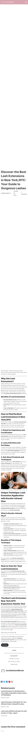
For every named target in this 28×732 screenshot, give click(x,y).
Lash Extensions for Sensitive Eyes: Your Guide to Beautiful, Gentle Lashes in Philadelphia (14, 693)
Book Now (4, 645)
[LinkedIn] (7, 682)
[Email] (12, 682)
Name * (2, 731)
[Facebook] (2, 682)
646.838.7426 (14, 664)
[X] (4, 682)
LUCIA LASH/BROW (7, 2)
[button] (26, 2)
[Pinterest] (9, 682)
